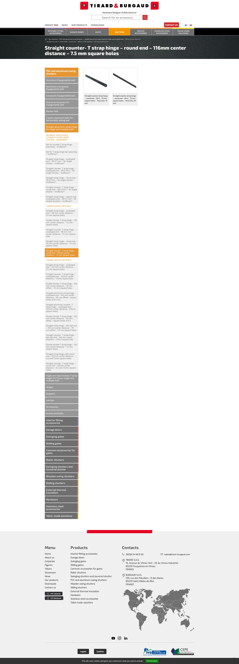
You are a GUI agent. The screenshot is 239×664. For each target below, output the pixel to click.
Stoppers (50, 393)
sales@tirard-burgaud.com (177, 554)
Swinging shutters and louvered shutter (59, 468)
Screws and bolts (54, 413)
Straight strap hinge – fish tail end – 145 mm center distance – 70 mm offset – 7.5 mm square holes (61, 327)
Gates (98, 32)
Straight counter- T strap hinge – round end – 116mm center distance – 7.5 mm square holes (60, 252)
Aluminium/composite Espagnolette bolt (57, 87)
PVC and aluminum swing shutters (61, 72)
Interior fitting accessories (55, 32)
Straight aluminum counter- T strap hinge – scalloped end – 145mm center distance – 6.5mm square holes (61, 307)
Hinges (49, 387)
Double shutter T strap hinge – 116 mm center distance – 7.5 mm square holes (61, 222)
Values (48, 568)
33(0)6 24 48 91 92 (135, 554)
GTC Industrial (55, 594)
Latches (50, 400)
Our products (79, 25)
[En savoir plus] (154, 651)
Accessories (52, 406)
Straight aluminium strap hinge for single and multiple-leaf (61, 128)
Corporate (50, 561)
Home (48, 553)
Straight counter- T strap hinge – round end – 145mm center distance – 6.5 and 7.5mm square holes (61, 366)
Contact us (171, 25)
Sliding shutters (55, 482)
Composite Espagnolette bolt (60, 95)
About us (49, 557)
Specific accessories (141, 32)
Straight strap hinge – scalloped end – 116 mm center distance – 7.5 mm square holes (60, 212)
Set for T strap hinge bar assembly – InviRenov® (61, 153)
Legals (83, 651)
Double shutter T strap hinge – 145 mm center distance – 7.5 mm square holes (61, 346)
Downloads (97, 25)
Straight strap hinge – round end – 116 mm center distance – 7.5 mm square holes (61, 243)
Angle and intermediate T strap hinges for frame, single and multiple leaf (61, 378)
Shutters (119, 32)
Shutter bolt (52, 111)
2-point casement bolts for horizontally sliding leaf (59, 119)
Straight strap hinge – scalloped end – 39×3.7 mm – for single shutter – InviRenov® (60, 161)
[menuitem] (186, 25)
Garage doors (77, 32)
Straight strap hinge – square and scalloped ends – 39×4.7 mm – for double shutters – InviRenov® (61, 198)
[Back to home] (119, 5)
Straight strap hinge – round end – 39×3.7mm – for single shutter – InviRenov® (61, 180)
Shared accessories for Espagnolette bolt (57, 103)
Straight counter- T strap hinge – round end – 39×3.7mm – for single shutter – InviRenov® (61, 189)
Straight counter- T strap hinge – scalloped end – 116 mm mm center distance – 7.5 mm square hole (60, 232)
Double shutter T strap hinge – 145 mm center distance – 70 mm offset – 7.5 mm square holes (61, 285)
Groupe (51, 25)
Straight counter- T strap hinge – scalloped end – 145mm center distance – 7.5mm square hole (60, 276)
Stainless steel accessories (162, 32)
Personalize (152, 661)
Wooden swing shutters (60, 476)
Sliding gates (53, 443)
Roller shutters (55, 459)
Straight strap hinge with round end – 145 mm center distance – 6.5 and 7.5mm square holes (60, 356)
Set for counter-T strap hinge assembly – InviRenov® (59, 145)
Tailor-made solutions (183, 32)
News (65, 25)
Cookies (100, 651)
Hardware (52, 499)
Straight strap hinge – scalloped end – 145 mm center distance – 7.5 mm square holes (60, 267)
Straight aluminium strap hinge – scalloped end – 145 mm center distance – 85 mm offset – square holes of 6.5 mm (61, 296)
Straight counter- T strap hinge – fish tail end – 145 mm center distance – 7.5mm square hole (60, 337)
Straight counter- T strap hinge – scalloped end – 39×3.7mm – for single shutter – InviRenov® (60, 170)
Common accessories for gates (60, 451)
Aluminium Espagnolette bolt (60, 80)
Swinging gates (55, 436)
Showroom (50, 572)
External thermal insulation (56, 491)
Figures (48, 565)
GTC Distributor (56, 598)
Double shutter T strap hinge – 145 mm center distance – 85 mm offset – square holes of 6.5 (61, 318)
